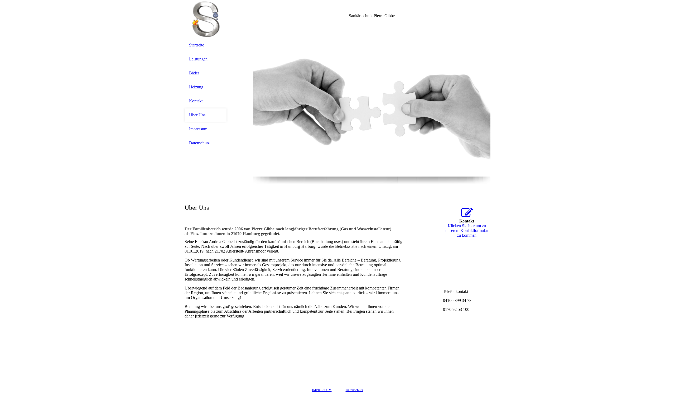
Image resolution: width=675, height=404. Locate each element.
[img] (206, 19)
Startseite (196, 45)
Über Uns (197, 115)
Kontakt (195, 101)
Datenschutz (199, 143)
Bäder (194, 73)
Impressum (198, 129)
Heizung (196, 87)
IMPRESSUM (322, 390)
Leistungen (198, 59)
